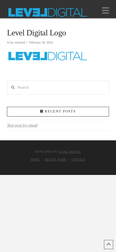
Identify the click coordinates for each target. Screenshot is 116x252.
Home (35, 159)
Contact (78, 159)
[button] (105, 10)
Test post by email (22, 125)
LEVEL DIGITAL (69, 151)
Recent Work (55, 159)
